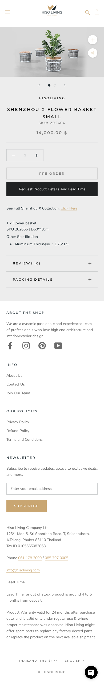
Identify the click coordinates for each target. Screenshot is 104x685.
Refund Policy (17, 430)
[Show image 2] (55, 85)
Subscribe (26, 506)
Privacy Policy (17, 422)
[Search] (87, 12)
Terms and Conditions (24, 439)
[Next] (65, 85)
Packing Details (33, 279)
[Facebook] (10, 345)
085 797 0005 (56, 557)
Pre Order (52, 173)
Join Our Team (18, 393)
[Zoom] (92, 39)
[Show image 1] (49, 85)
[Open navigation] (7, 12)
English (73, 660)
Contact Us (15, 384)
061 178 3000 (30, 557)
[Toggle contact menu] (91, 672)
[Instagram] (26, 345)
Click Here (69, 208)
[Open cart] (97, 12)
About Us (14, 375)
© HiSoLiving (52, 672)
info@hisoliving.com (23, 570)
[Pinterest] (42, 345)
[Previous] (39, 85)
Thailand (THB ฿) (35, 660)
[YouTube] (58, 345)
